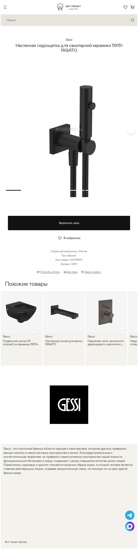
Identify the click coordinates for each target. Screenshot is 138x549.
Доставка (72, 272)
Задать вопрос (93, 272)
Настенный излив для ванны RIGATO (63, 342)
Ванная (72, 255)
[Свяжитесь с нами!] (129, 515)
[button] (131, 129)
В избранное (72, 238)
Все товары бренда (16, 541)
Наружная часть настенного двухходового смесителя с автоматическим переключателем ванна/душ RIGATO (106, 342)
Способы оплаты (50, 272)
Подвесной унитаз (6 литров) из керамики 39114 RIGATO (20, 342)
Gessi (69, 39)
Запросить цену (69, 223)
